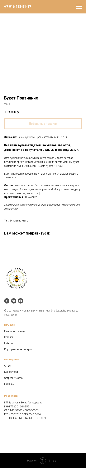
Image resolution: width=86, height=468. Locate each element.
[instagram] (20, 301)
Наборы (8, 343)
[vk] (13, 301)
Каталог (8, 337)
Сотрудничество (13, 378)
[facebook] (6, 301)
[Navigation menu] (79, 7)
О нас (7, 365)
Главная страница (14, 331)
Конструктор (11, 371)
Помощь (9, 383)
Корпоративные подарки (18, 349)
